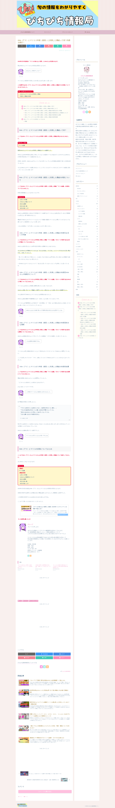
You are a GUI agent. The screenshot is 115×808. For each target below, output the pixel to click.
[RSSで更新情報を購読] (30, 556)
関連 (26, 121)
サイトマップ (78, 168)
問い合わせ (78, 176)
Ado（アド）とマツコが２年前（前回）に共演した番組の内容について (41, 108)
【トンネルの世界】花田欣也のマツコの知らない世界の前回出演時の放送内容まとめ (60, 566)
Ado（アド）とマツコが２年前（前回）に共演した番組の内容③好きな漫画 (43, 114)
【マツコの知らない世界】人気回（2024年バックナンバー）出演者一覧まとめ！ (25, 566)
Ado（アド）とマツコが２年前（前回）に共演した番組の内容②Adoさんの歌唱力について (46, 112)
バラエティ (26, 600)
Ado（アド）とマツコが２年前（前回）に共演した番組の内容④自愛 (41, 117)
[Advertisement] (44, 55)
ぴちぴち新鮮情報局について (82, 171)
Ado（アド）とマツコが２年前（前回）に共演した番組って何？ (39, 106)
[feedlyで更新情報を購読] (28, 556)
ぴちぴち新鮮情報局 (87, 76)
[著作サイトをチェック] (41, 666)
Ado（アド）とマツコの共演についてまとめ (34, 119)
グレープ (30, 524)
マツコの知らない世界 (34, 600)
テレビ (20, 600)
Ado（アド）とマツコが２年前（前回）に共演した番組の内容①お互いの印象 (43, 110)
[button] (66, 46)
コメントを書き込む (45, 791)
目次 (42, 103)
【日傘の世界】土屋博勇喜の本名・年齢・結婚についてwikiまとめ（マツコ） (43, 566)
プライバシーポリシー (80, 173)
